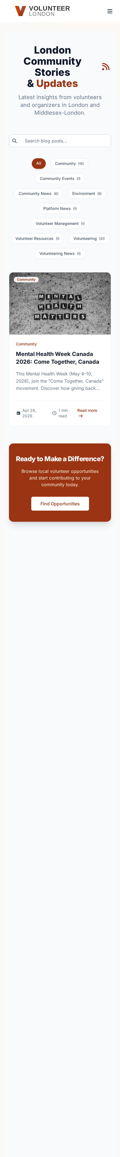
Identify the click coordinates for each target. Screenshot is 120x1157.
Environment (87, 193)
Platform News (60, 208)
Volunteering (89, 238)
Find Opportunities (60, 503)
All (38, 163)
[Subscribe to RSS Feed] (106, 67)
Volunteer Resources (37, 238)
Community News (38, 193)
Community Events (60, 178)
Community (69, 163)
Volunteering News (60, 253)
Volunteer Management (60, 223)
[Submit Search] (13, 140)
